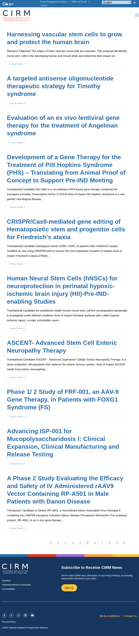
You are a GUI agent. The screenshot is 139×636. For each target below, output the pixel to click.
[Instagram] (18, 615)
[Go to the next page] (124, 543)
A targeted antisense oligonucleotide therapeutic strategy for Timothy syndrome (60, 86)
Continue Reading (18, 63)
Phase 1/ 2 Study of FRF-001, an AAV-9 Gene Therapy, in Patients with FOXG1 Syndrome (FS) (63, 399)
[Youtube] (32, 615)
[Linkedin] (25, 615)
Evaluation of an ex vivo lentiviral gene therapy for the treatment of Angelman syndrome (63, 125)
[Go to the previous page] (51, 543)
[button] (134, 3)
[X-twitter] (11, 615)
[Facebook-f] (4, 615)
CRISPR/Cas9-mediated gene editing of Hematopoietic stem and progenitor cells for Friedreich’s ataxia (66, 229)
